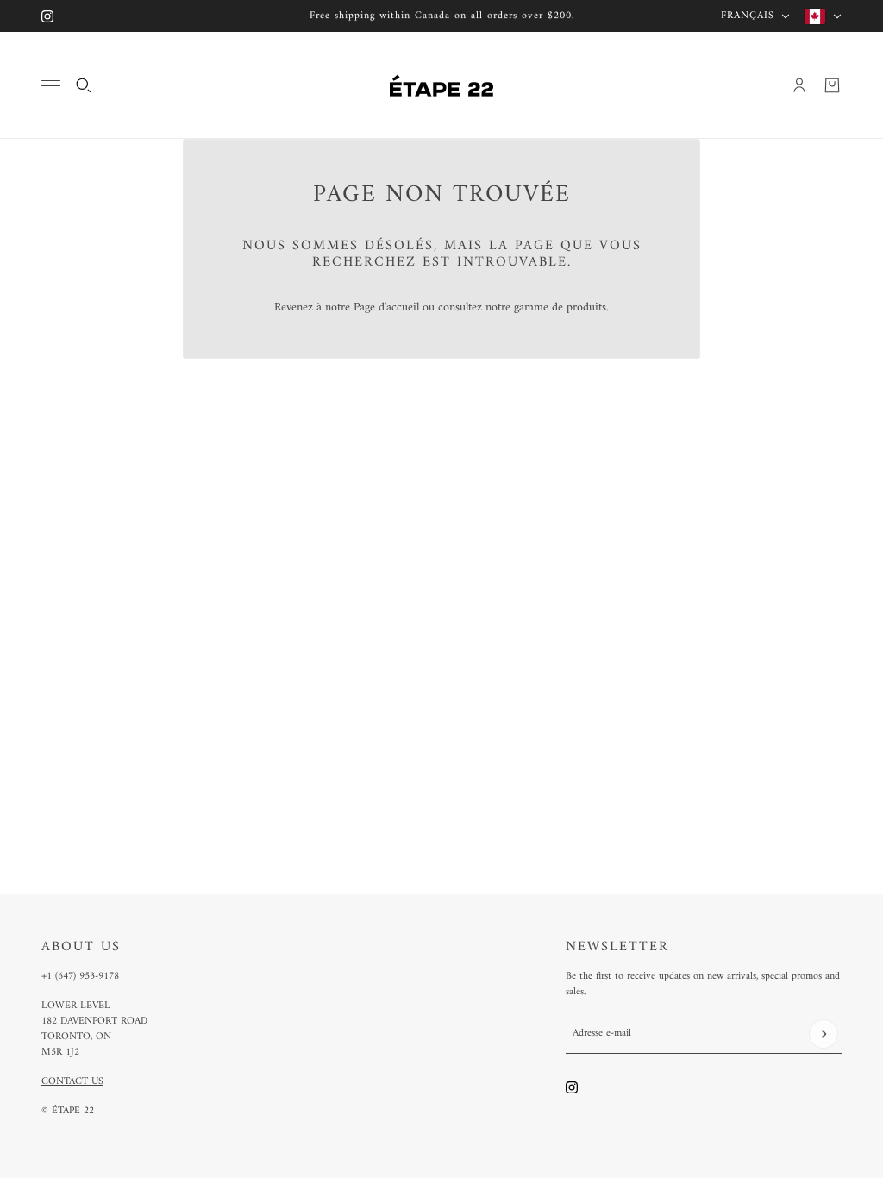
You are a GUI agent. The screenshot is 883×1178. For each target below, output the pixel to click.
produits (586, 307)
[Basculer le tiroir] (50, 85)
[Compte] (799, 85)
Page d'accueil (386, 307)
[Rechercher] (83, 85)
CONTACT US (72, 1082)
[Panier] (832, 85)
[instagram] (47, 16)
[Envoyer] (823, 1034)
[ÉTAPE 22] (441, 85)
